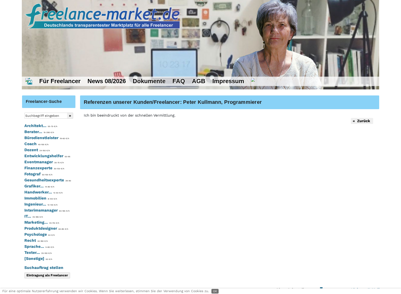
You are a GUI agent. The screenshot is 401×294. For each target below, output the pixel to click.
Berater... (39, 131)
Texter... (38, 252)
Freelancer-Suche (44, 101)
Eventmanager (44, 162)
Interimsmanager (47, 210)
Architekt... (40, 125)
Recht (36, 240)
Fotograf (38, 174)
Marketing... (41, 222)
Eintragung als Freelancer (47, 275)
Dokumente (149, 81)
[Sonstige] (38, 258)
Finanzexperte (44, 168)
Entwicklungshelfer (47, 156)
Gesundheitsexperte (47, 180)
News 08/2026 (106, 81)
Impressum (228, 81)
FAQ (178, 81)
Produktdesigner (46, 228)
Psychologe (39, 234)
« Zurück (362, 121)
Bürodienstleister (46, 137)
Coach (36, 143)
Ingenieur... (41, 204)
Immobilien (40, 198)
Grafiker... (39, 186)
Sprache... (39, 246)
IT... (33, 216)
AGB (198, 81)
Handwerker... (43, 192)
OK (215, 291)
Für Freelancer (60, 81)
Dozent (37, 149)
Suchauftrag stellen (43, 267)
